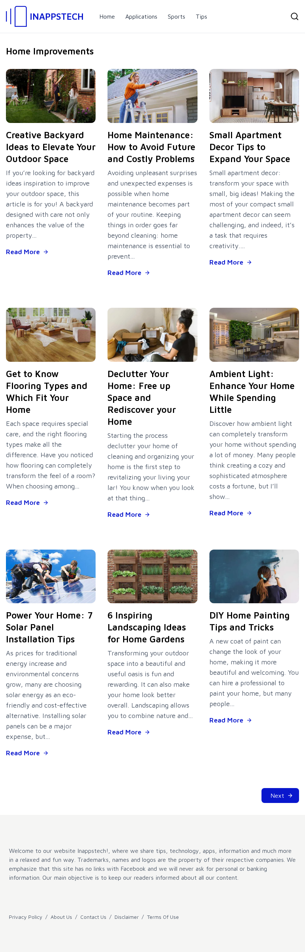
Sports (176, 16)
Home (107, 16)
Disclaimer (127, 917)
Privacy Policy (25, 917)
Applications (141, 16)
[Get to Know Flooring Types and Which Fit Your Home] (51, 335)
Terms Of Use (163, 917)
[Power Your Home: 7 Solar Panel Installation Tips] (51, 577)
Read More (23, 252)
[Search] (294, 16)
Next (277, 795)
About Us (61, 917)
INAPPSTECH (57, 16)
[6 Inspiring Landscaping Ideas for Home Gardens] (152, 577)
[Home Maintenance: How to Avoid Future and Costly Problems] (152, 96)
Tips (201, 16)
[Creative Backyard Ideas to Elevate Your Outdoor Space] (51, 96)
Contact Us (93, 917)
